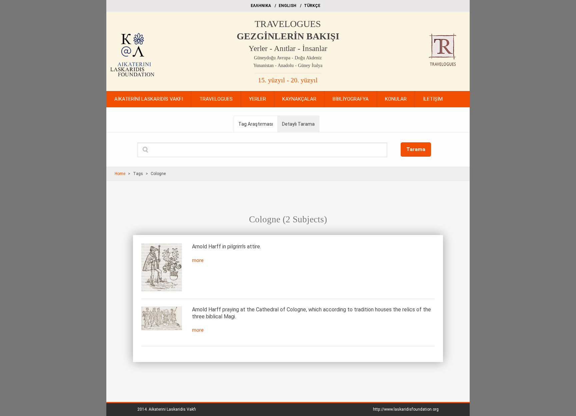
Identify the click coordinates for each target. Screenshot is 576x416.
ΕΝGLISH (287, 5)
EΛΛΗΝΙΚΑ (261, 5)
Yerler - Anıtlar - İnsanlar (288, 48)
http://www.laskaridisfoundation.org (406, 409)
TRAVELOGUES (288, 24)
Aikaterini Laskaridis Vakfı (172, 409)
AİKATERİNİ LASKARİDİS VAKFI (148, 99)
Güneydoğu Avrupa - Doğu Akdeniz (288, 57)
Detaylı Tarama (298, 124)
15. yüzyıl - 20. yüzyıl (288, 80)
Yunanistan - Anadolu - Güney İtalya (287, 65)
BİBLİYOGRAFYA (351, 99)
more (198, 260)
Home (120, 173)
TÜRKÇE (312, 5)
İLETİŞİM (433, 99)
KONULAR (396, 99)
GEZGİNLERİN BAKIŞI (288, 36)
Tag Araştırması (255, 124)
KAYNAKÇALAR (299, 99)
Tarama (415, 149)
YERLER (257, 99)
